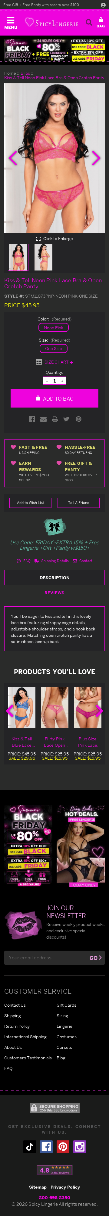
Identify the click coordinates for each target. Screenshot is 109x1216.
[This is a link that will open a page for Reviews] (55, 1170)
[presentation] (12, 158)
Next (99, 711)
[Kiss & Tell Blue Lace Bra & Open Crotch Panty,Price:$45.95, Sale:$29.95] (21, 707)
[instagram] (79, 1146)
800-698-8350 (54, 1197)
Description (55, 577)
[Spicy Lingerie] (51, 22)
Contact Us (15, 1005)
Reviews (54, 592)
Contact (85, 560)
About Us (13, 1047)
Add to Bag (58, 398)
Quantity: (54, 372)
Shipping (12, 1015)
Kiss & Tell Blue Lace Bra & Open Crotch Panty (21, 742)
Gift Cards (66, 1005)
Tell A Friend (78, 502)
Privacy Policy (65, 1186)
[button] (10, 21)
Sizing (62, 1015)
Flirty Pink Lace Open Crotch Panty (54, 742)
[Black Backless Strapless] (28, 845)
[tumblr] (29, 1146)
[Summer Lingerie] (81, 845)
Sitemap (38, 1186)
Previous (9, 711)
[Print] (55, 419)
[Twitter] (66, 419)
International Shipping (25, 1036)
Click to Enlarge (57, 238)
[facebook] (46, 1146)
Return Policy (17, 1026)
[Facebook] (32, 419)
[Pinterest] (78, 419)
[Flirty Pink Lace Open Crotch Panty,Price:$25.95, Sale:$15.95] (54, 707)
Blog (61, 1057)
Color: (54, 319)
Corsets (64, 1047)
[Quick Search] (89, 22)
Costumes (67, 1036)
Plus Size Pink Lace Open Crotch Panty (88, 742)
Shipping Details (54, 560)
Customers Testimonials (28, 1057)
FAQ (26, 560)
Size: (54, 340)
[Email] (43, 419)
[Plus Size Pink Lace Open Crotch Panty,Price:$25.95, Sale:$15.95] (87, 707)
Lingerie (64, 1026)
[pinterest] (63, 1146)
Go (93, 958)
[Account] (103, 5)
